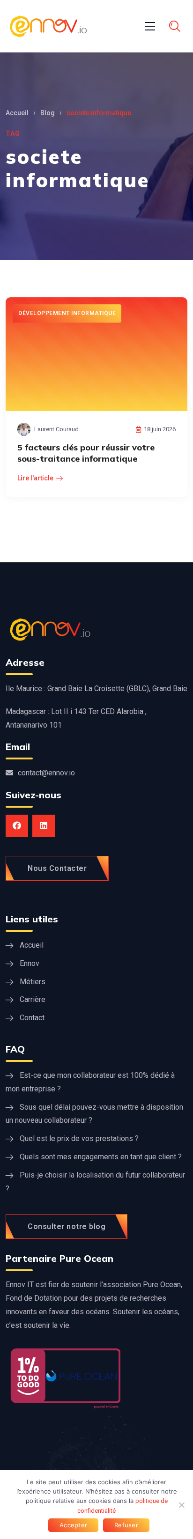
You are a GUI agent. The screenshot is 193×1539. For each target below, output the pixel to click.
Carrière (32, 999)
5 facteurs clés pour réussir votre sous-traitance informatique (86, 453)
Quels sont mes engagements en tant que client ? (101, 1156)
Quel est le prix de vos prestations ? (79, 1138)
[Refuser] (181, 1505)
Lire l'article (35, 478)
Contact (32, 1017)
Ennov (29, 963)
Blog (47, 113)
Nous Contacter (57, 868)
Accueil (17, 113)
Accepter (73, 1525)
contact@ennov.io (46, 772)
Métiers (32, 981)
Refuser (126, 1525)
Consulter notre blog (66, 1226)
